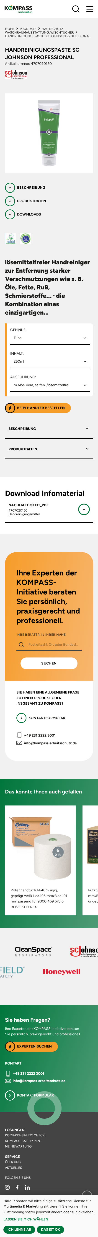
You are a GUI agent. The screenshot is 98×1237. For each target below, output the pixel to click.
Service (12, 1157)
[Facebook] (17, 1189)
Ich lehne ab (19, 1229)
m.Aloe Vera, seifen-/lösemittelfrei (41, 385)
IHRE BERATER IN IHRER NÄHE (41, 635)
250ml (19, 361)
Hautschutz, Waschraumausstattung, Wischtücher (39, 30)
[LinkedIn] (27, 1189)
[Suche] (76, 9)
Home (10, 29)
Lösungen (15, 1130)
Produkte (28, 29)
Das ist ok (50, 1229)
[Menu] (89, 9)
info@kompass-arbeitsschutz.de (50, 743)
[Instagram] (7, 1189)
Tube (18, 338)
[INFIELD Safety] (27, 972)
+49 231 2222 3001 (40, 735)
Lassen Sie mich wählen (25, 1219)
